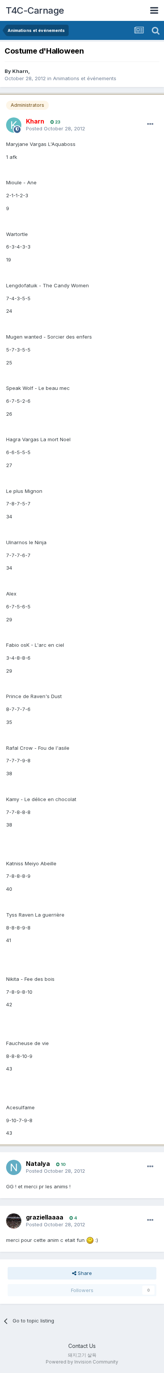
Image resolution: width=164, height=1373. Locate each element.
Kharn (20, 71)
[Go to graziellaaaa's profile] (13, 1221)
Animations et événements (84, 78)
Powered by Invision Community (82, 1362)
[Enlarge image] (90, 1240)
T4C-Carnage (35, 10)
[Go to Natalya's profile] (13, 1167)
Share (84, 1273)
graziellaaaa (44, 1217)
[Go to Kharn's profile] (13, 125)
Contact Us (82, 1346)
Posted (55, 128)
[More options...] (150, 124)
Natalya (38, 1163)
